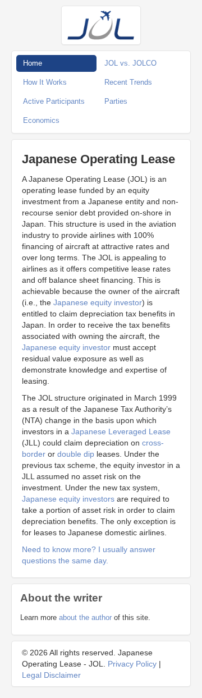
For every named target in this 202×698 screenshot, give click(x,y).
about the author (85, 617)
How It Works (45, 82)
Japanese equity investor (97, 302)
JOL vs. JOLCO (130, 63)
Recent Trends (128, 82)
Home (32, 63)
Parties (115, 101)
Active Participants (54, 101)
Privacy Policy (132, 663)
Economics (41, 120)
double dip (75, 453)
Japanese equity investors (68, 498)
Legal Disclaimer (51, 675)
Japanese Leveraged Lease (121, 431)
